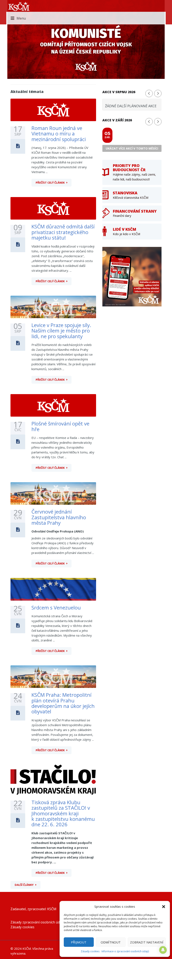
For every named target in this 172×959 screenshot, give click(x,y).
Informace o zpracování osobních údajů (125, 951)
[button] (164, 907)
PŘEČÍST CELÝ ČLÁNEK (50, 182)
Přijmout (78, 942)
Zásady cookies (90, 951)
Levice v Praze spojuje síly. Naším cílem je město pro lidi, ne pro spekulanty (61, 331)
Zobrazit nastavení (146, 942)
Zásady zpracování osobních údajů (37, 922)
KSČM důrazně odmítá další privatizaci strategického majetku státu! (63, 232)
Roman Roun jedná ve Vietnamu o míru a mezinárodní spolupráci (58, 134)
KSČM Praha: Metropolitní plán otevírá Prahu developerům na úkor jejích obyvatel (63, 703)
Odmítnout (111, 942)
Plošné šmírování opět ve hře (60, 426)
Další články (24, 885)
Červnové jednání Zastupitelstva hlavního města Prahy (58, 517)
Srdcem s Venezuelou (56, 607)
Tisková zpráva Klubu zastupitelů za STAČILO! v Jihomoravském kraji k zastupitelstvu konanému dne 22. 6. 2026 (63, 813)
